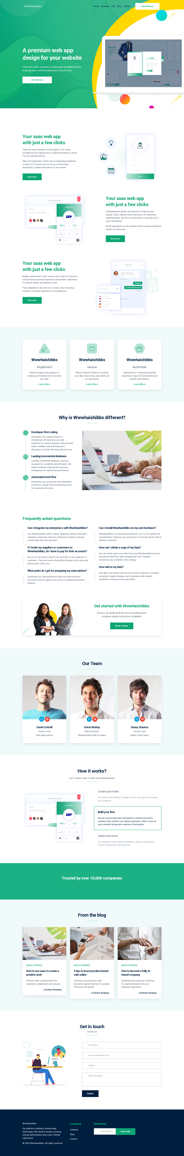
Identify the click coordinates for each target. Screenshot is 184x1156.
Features (105, 6)
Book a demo (121, 626)
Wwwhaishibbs (33, 6)
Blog (119, 6)
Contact (127, 6)
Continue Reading (52, 989)
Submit (90, 1093)
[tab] (127, 796)
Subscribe (125, 1131)
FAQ (113, 6)
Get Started (147, 6)
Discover (32, 177)
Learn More (44, 384)
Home (96, 6)
